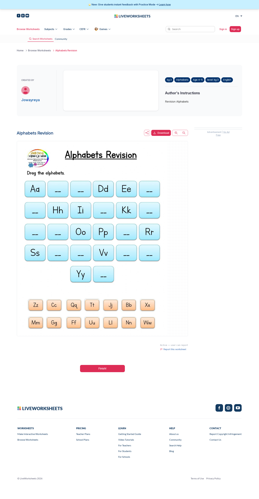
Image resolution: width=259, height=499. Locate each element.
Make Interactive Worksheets (32, 433)
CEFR (82, 29)
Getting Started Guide (129, 433)
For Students (124, 451)
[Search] (169, 29)
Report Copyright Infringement (226, 433)
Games (103, 29)
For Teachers (124, 445)
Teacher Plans (83, 433)
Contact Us (215, 439)
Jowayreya (30, 100)
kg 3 (169, 80)
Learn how (165, 4)
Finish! (102, 368)
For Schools (124, 456)
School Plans (82, 439)
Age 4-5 (198, 80)
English (227, 80)
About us (174, 433)
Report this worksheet (174, 349)
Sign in (223, 29)
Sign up (235, 29)
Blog (171, 451)
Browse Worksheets (28, 29)
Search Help (175, 445)
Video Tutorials (126, 439)
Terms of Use (197, 478)
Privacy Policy (213, 478)
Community (175, 439)
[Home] (132, 15)
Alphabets (182, 80)
